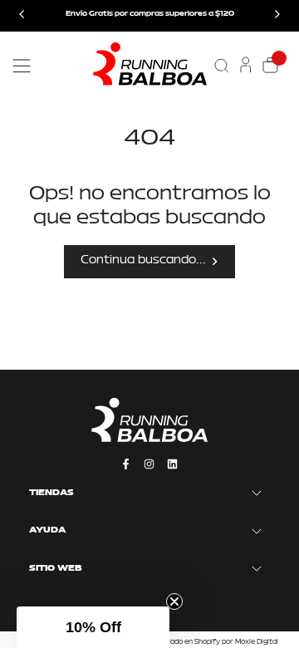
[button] (93, 627)
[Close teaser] (174, 601)
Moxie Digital (256, 642)
